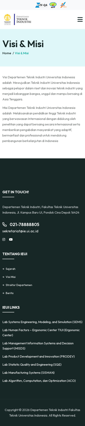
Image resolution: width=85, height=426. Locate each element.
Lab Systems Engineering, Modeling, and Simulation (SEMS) (42, 322)
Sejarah (10, 269)
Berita (9, 293)
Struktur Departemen (19, 285)
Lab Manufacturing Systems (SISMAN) (28, 373)
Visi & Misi (22, 53)
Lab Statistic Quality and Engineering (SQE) (31, 364)
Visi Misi (11, 277)
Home (7, 53)
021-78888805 (24, 224)
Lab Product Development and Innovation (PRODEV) (38, 356)
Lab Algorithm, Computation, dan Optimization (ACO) (39, 381)
